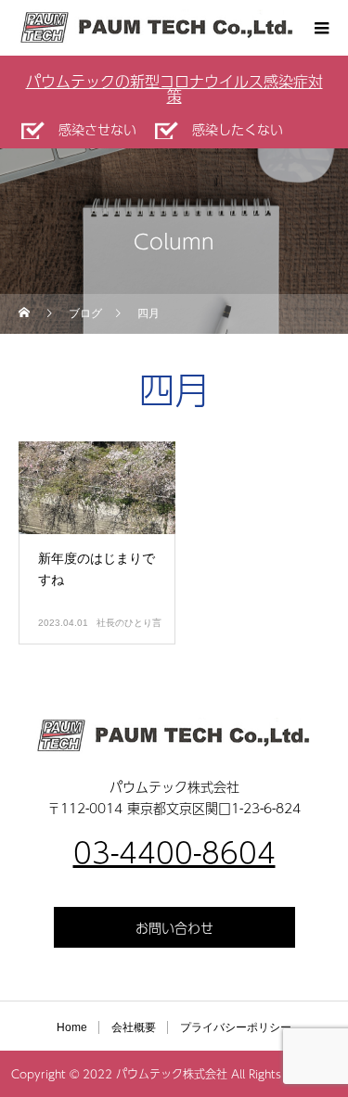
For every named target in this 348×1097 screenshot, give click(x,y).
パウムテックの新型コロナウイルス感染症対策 (174, 89)
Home (72, 1027)
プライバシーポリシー (235, 1027)
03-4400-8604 (174, 852)
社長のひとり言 (129, 623)
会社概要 (133, 1027)
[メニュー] (320, 28)
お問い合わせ (174, 927)
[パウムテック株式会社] (174, 735)
